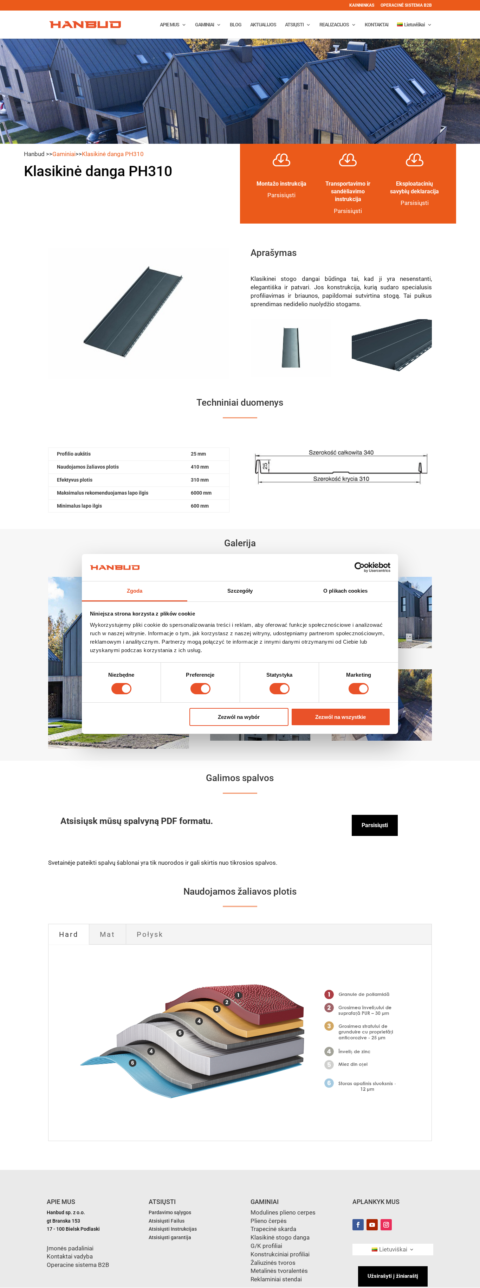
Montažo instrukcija (281, 183)
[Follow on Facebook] (358, 1224)
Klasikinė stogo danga (280, 1237)
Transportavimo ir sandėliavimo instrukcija (347, 191)
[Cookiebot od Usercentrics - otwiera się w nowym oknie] (359, 567)
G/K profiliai (266, 1245)
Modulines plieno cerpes (283, 1212)
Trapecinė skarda (273, 1228)
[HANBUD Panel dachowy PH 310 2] (392, 375)
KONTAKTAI (376, 24)
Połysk (150, 934)
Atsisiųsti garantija (170, 1237)
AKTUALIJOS (263, 24)
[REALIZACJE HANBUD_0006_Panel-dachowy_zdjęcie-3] (260, 739)
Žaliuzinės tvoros (273, 1262)
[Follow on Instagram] (386, 1224)
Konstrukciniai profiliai (280, 1254)
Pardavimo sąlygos (170, 1212)
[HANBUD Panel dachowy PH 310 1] (291, 375)
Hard (68, 934)
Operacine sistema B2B (78, 1264)
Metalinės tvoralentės (279, 1270)
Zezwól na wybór (239, 717)
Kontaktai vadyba (70, 1256)
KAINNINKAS (361, 5)
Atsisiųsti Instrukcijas (173, 1229)
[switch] (200, 688)
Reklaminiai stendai (276, 1279)
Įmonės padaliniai (70, 1248)
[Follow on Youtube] (372, 1224)
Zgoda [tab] (135, 591)
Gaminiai (64, 153)
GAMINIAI (204, 24)
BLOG (235, 24)
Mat (107, 934)
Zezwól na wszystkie (340, 717)
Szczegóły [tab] (240, 591)
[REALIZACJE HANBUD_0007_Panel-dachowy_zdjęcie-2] (382, 739)
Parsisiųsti (348, 210)
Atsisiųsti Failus (166, 1221)
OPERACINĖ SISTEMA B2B (406, 5)
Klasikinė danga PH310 (113, 153)
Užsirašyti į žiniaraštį (393, 1276)
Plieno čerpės (269, 1220)
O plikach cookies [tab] (345, 591)
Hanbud (34, 153)
